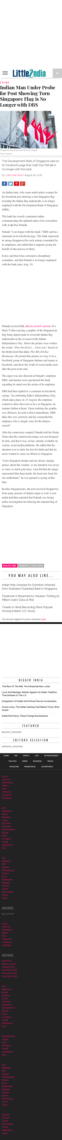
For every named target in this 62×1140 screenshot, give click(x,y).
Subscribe (6, 792)
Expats (26, 756)
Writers (5, 786)
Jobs (4, 789)
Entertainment (51, 756)
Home (6, 756)
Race (4, 876)
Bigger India (30, 767)
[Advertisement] (31, 34)
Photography (8, 870)
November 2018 (9, 973)
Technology (7, 892)
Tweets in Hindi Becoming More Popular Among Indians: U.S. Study (27, 609)
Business (37, 761)
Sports (5, 889)
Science (5, 886)
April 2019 (7, 961)
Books (5, 814)
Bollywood (7, 811)
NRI (15, 756)
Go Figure (6, 839)
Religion (6, 883)
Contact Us (7, 795)
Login (43, 619)
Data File (6, 823)
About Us (6, 779)
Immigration (7, 845)
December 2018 (9, 970)
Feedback (6, 798)
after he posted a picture (38, 326)
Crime (24, 761)
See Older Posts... (10, 976)
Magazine (14, 767)
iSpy (4, 848)
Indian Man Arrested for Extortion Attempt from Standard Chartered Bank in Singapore (29, 586)
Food (4, 836)
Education (6, 826)
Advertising (47, 767)
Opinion (5, 867)
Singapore (24, 565)
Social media (37, 565)
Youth (4, 898)
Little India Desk (14, 175)
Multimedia (7, 879)
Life (36, 756)
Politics (12, 761)
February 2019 (9, 964)
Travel (50, 761)
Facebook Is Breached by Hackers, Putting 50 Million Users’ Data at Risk (31, 597)
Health (5, 842)
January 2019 (8, 967)
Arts (4, 808)
